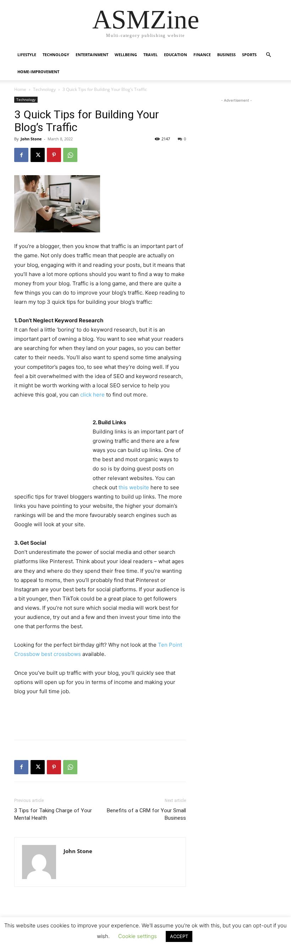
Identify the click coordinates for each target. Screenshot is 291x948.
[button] (268, 55)
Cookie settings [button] (137, 936)
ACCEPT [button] (179, 936)
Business (226, 54)
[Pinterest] (54, 155)
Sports (249, 54)
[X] (38, 155)
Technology (56, 54)
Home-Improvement (38, 71)
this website (134, 487)
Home (20, 89)
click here (92, 394)
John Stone (31, 138)
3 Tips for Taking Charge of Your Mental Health (53, 814)
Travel (150, 54)
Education (175, 54)
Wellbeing (126, 54)
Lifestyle (26, 54)
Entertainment (92, 54)
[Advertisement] (49, 447)
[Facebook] (21, 155)
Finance (202, 54)
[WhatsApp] (70, 155)
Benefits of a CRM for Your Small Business (146, 814)
